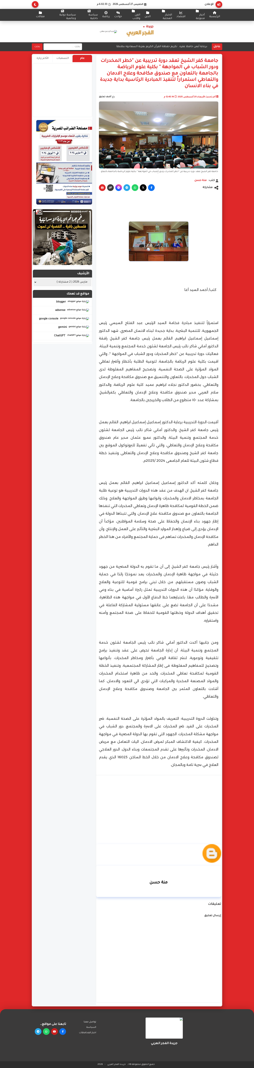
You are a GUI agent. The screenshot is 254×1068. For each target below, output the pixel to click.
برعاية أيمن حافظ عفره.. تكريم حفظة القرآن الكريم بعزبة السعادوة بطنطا (161, 46)
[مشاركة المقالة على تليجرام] (126, 187)
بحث (37, 46)
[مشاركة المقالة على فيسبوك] (151, 187)
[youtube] (54, 1031)
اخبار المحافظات (87, 1033)
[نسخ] (110, 187)
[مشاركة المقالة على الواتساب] (135, 187)
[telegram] (38, 1031)
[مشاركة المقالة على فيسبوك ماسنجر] (118, 187)
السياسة (91, 1027)
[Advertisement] (158, 804)
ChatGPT (60, 335)
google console (49, 318)
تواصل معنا (90, 1022)
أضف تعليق (105, 97)
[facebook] (62, 1031)
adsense (60, 310)
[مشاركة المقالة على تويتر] (143, 187)
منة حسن (200, 180)
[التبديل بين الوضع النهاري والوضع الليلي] (35, 4)
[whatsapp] (46, 1031)
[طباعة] (102, 187)
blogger (61, 301)
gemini (63, 327)
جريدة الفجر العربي (116, 1064)
